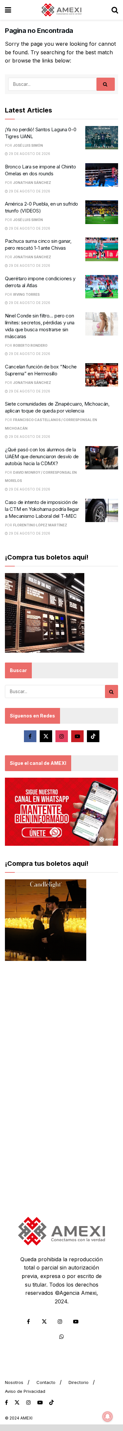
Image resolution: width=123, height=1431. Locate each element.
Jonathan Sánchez (32, 183)
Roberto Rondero (30, 345)
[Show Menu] (8, 10)
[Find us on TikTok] (51, 1402)
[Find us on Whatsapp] (61, 1337)
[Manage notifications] (107, 1416)
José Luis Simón (28, 145)
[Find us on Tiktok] (93, 736)
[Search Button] (115, 10)
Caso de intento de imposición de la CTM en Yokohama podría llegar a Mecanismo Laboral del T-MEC (42, 509)
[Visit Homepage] (61, 9)
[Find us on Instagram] (61, 736)
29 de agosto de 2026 (29, 154)
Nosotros (14, 1382)
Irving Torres (26, 294)
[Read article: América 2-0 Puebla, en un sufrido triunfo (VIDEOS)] (101, 212)
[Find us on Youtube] (77, 736)
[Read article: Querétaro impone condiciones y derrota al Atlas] (101, 287)
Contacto (45, 1382)
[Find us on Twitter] (46, 736)
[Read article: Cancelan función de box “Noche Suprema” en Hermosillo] (101, 375)
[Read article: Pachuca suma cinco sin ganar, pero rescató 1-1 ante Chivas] (101, 249)
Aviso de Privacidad (25, 1391)
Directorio (79, 1382)
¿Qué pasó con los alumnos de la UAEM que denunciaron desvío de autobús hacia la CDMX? (42, 456)
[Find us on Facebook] (30, 736)
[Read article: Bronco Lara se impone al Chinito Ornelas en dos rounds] (101, 175)
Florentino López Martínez (40, 525)
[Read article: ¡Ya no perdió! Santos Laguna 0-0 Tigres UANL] (101, 138)
